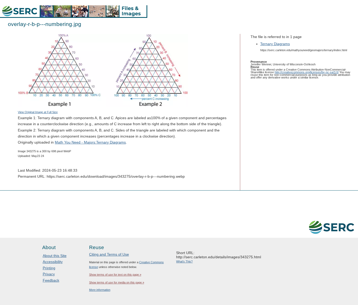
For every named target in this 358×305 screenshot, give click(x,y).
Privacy (49, 274)
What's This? (184, 261)
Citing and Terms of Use (109, 254)
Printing (49, 268)
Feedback (51, 280)
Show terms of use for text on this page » (115, 274)
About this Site (55, 256)
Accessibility (53, 262)
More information (99, 289)
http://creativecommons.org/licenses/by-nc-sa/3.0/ (307, 72)
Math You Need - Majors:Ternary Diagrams (90, 142)
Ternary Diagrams (275, 44)
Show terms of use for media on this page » (116, 282)
